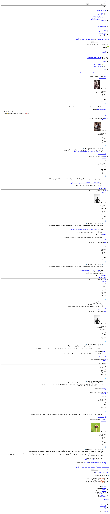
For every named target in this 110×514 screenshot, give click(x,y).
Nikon (104, 34)
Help (105, 1)
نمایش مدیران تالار (95, 19)
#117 (105, 311)
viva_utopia (103, 462)
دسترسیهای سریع (99, 17)
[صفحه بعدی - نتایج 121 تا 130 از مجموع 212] (79, 39)
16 (82, 39)
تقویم (102, 13)
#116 (105, 279)
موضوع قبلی (105, 472)
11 (89, 39)
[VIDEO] (104, 491)
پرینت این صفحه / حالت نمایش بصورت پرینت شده (91, 72)
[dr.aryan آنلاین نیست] (97, 130)
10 (91, 39)
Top (105, 49)
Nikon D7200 (94, 57)
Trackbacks (102, 493)
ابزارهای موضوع (103, 69)
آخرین (77, 39)
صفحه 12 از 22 (105, 39)
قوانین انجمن (106, 499)
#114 (105, 190)
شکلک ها (104, 488)
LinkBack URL (98, 64)
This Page (104, 52)
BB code (104, 486)
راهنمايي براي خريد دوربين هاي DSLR (94, 459)
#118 (105, 359)
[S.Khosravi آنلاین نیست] (95, 431)
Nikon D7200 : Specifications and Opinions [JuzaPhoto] (86, 151)
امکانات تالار (100, 14)
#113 (105, 156)
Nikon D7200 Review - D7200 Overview (90, 270)
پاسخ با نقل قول (102, 115)
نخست (99, 39)
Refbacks (102, 496)
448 (105, 47)
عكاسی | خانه (103, 506)
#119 (105, 392)
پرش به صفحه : (102, 41)
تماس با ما (103, 504)
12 (88, 39)
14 (85, 39)
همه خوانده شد (96, 16)
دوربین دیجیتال (102, 33)
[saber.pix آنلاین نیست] (97, 202)
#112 (105, 118)
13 (86, 39)
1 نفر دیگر (86, 462)
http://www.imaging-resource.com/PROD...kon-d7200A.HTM (85, 183)
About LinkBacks (97, 66)
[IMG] (104, 489)
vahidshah (92, 462)
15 (83, 39)
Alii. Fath (104, 234)
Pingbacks (102, 495)
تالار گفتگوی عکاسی (101, 10)
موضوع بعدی (98, 472)
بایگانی (104, 507)
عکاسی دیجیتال (102, 31)
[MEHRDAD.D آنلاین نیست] (97, 88)
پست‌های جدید (102, 20)
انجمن (104, 30)
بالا (105, 508)
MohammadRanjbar (101, 109)
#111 (105, 76)
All (105, 51)
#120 (105, 419)
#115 (105, 242)
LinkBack (104, 61)
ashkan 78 (97, 462)
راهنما (101, 11)
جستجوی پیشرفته (102, 26)
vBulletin (107, 511)
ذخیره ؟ (103, 6)
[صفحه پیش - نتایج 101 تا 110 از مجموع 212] (96, 39)
